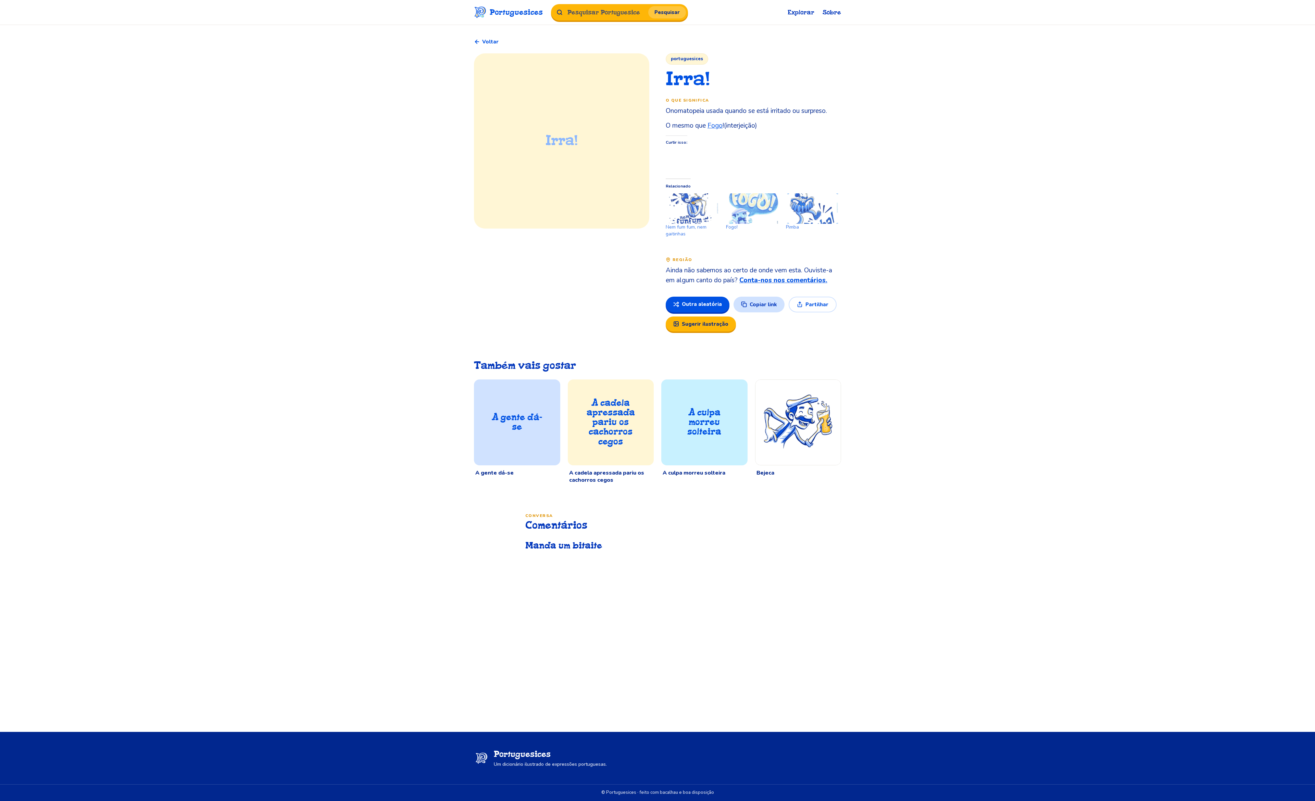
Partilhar (816, 304)
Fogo (715, 125)
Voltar (490, 41)
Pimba (792, 227)
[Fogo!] (752, 208)
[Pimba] (812, 208)
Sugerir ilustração (705, 324)
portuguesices (687, 59)
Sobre (832, 12)
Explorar (801, 12)
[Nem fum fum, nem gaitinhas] (692, 208)
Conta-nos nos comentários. (783, 280)
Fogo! (732, 227)
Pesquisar (667, 12)
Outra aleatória (702, 304)
